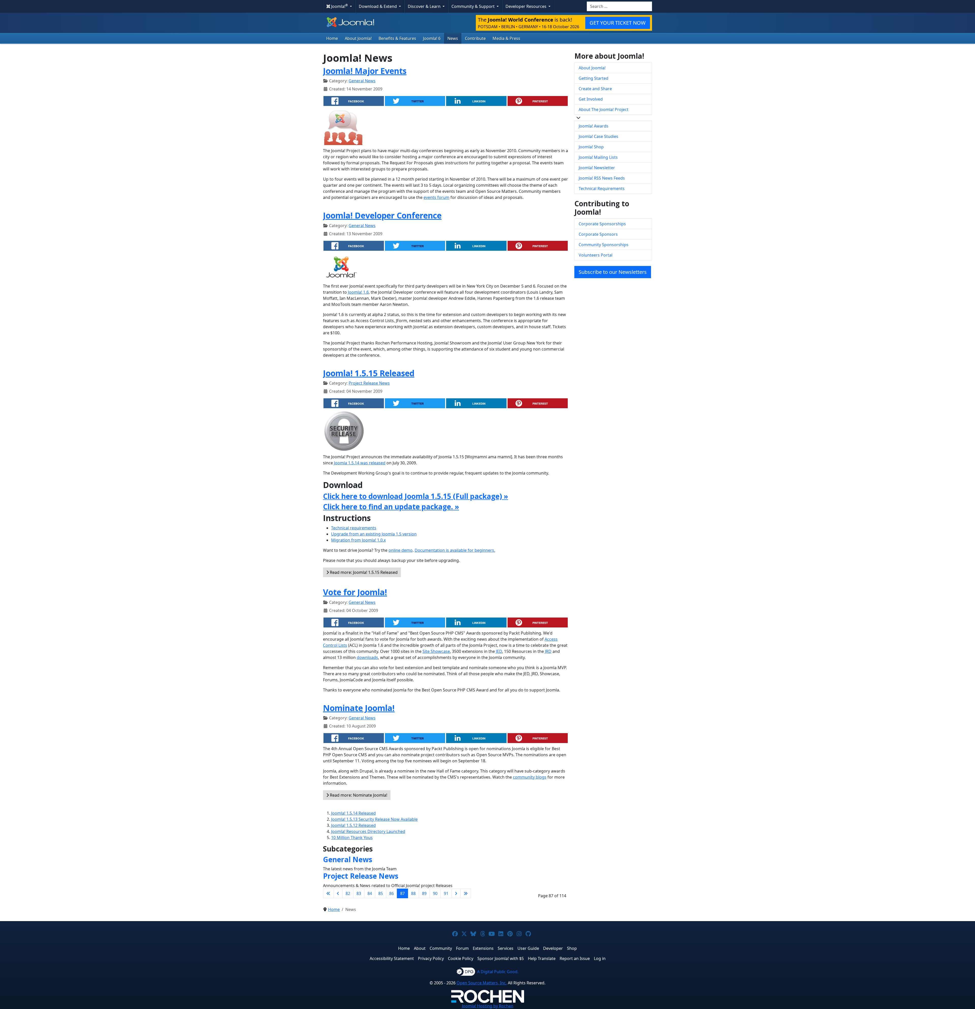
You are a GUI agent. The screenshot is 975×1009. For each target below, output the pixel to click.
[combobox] (619, 6)
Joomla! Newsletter (597, 167)
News (452, 38)
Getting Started (593, 78)
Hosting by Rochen (487, 1006)
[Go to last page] (465, 893)
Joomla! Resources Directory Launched (368, 831)
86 (391, 893)
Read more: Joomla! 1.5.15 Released (363, 572)
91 (446, 893)
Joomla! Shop (591, 147)
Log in (600, 958)
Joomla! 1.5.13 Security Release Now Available (374, 819)
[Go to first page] (328, 893)
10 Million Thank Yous (352, 837)
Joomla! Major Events (365, 70)
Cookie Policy (460, 958)
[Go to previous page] (338, 893)
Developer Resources (526, 6)
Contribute (475, 38)
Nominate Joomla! (359, 707)
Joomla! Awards (593, 126)
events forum (436, 197)
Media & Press (506, 38)
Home (332, 38)
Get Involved (591, 99)
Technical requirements (353, 528)
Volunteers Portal (595, 255)
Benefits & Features (397, 38)
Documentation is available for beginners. (455, 550)
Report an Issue (575, 958)
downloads (367, 657)
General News (362, 81)
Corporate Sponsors (598, 234)
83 (358, 893)
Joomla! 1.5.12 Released (353, 825)
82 (348, 893)
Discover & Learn (425, 6)
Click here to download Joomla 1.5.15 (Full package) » (415, 496)
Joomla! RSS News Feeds (602, 178)
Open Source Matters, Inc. (482, 983)
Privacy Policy (431, 958)
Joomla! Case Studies (598, 136)
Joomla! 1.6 (358, 292)
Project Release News (369, 383)
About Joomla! (358, 38)
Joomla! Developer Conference (382, 215)
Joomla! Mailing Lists (598, 157)
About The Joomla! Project (603, 109)
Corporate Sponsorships (602, 224)
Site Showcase (436, 651)
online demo (400, 550)
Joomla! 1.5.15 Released (368, 373)
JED (499, 651)
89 (424, 893)
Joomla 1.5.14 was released (359, 463)
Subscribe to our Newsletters (613, 272)
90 (435, 893)
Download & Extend (378, 6)
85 (380, 893)
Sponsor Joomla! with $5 (500, 958)
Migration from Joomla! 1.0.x (358, 540)
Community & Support (473, 6)
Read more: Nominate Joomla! (358, 795)
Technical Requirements (602, 188)
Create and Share (595, 88)
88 (413, 893)
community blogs (529, 777)
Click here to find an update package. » (391, 506)
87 (402, 893)
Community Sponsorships (603, 244)
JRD (548, 651)
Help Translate (542, 958)
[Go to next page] (456, 893)
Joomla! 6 (432, 38)
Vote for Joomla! (355, 592)
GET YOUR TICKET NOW (618, 22)
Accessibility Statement (392, 958)
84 (369, 893)
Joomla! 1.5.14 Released (353, 813)
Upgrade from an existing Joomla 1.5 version (374, 534)
